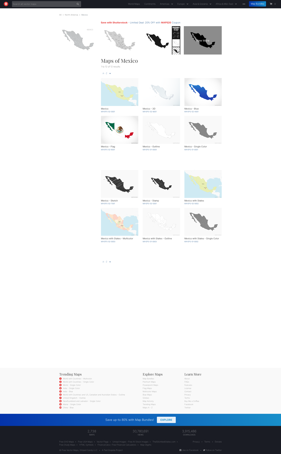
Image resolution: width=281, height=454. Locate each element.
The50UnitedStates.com (164, 441)
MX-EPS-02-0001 (108, 112)
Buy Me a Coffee (191, 401)
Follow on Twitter (213, 450)
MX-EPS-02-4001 (191, 112)
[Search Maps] (77, 4)
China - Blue (68, 407)
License (187, 388)
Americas (165, 3)
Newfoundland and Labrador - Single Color (81, 401)
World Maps (134, 3)
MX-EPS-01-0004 (150, 150)
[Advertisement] (78, 101)
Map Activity (148, 401)
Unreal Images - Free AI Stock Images (130, 441)
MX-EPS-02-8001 (150, 112)
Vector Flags (102, 441)
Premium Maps (149, 382)
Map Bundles (257, 3)
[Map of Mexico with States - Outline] (161, 222)
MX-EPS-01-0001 (191, 150)
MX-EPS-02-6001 (108, 150)
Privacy (187, 394)
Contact (187, 391)
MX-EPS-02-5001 (150, 203)
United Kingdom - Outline (74, 398)
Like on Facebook (189, 450)
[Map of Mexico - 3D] (161, 92)
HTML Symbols (86, 444)
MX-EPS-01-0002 (191, 241)
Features (188, 385)
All (60, 15)
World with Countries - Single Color (78, 382)
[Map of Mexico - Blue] (203, 92)
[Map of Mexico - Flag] (119, 130)
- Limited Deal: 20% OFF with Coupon (140, 22)
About (187, 378)
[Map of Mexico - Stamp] (161, 184)
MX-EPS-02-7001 (108, 203)
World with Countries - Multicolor (77, 378)
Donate (218, 441)
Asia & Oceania (200, 3)
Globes (146, 398)
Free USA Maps (85, 441)
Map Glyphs (145, 444)
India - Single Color (71, 388)
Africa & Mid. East (225, 3)
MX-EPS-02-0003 (108, 241)
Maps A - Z (148, 407)
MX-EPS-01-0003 (150, 241)
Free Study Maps (67, 444)
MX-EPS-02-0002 (191, 203)
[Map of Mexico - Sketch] (119, 184)
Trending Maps (149, 404)
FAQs (186, 382)
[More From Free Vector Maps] (243, 4)
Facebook (188, 404)
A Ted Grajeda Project (112, 450)
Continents (150, 3)
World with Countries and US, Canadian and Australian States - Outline (93, 394)
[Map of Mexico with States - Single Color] (203, 222)
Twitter (187, 407)
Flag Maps (147, 388)
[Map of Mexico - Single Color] (203, 130)
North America (71, 15)
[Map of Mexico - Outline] (161, 130)
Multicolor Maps (150, 391)
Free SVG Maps (66, 441)
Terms (187, 398)
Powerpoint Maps (150, 385)
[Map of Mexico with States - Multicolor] (119, 222)
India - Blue (67, 391)
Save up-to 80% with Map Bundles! (138, 420)
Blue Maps (147, 394)
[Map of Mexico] (119, 92)
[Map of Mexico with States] (203, 184)
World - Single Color (71, 385)
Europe (181, 3)
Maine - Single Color (71, 404)
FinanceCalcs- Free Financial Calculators (117, 444)
